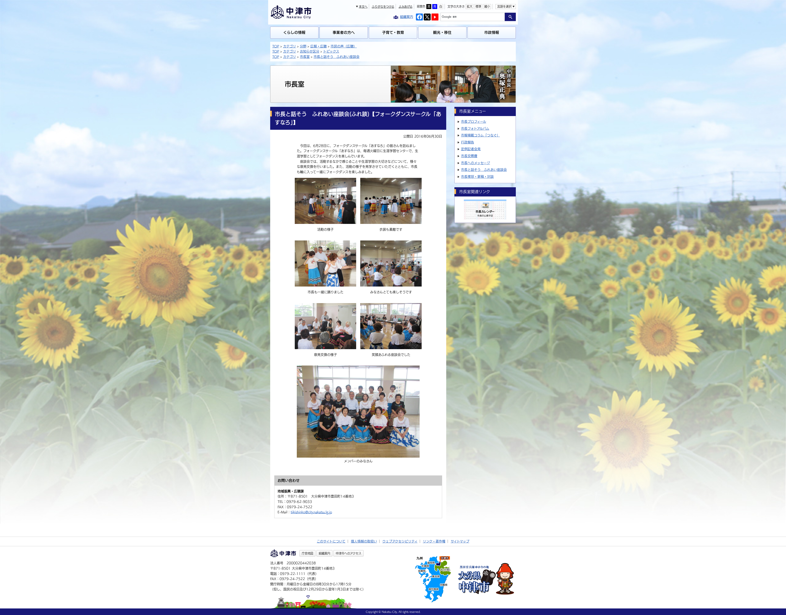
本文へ (363, 6)
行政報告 (467, 142)
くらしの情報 (294, 32)
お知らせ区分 (309, 51)
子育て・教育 (393, 32)
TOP (275, 46)
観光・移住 (442, 32)
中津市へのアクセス (348, 553)
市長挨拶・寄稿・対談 (477, 176)
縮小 (487, 6)
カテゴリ (289, 46)
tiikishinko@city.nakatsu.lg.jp (311, 512)
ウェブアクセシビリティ (400, 541)
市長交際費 (469, 156)
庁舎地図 (307, 553)
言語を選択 (504, 6)
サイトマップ (460, 541)
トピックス (331, 51)
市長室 (305, 56)
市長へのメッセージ (475, 163)
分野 (303, 46)
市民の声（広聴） (344, 46)
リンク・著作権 (434, 541)
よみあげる (405, 6)
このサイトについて (331, 541)
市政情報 (491, 32)
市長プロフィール (473, 121)
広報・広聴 (318, 46)
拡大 (469, 6)
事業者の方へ (344, 32)
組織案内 (324, 553)
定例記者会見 (471, 149)
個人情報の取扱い (364, 541)
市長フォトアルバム (475, 128)
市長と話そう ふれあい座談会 (336, 56)
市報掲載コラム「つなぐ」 (480, 135)
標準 (478, 6)
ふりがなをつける (383, 6)
